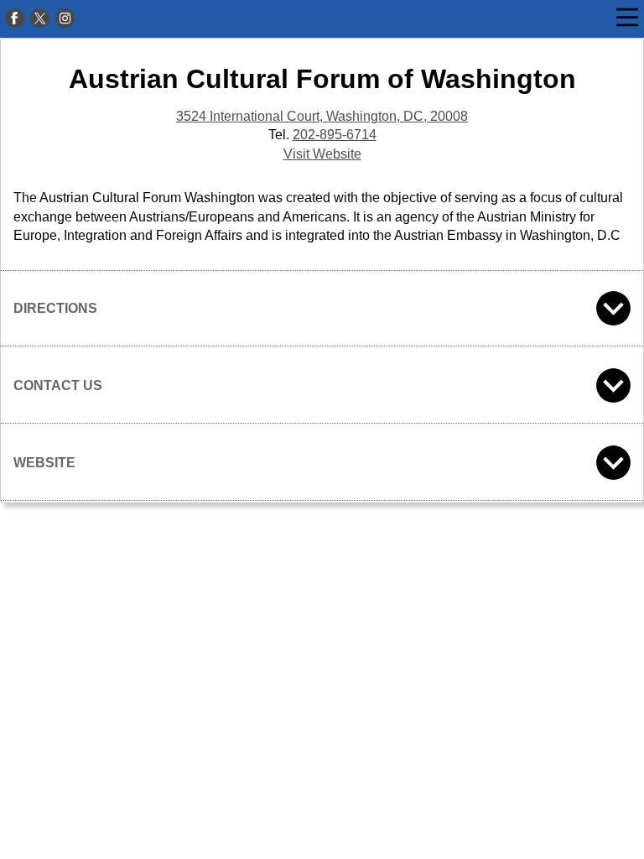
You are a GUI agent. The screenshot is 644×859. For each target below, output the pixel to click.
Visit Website (322, 154)
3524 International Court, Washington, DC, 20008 (322, 116)
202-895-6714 (335, 135)
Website (44, 463)
